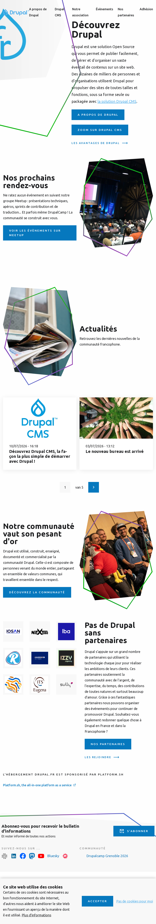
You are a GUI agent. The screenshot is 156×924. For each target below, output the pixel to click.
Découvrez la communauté (37, 592)
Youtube (41, 856)
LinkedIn (14, 856)
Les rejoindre (98, 757)
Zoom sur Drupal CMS (100, 129)
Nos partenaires (126, 12)
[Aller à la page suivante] (93, 487)
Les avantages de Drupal (96, 143)
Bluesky (53, 856)
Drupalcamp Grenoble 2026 (107, 856)
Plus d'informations (36, 915)
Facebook (23, 856)
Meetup (65, 856)
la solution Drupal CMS (116, 101)
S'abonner (137, 831)
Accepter (97, 901)
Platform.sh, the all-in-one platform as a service (37, 785)
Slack (5, 856)
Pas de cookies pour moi (134, 901)
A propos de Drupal (38, 12)
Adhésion (146, 9)
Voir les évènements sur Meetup (35, 233)
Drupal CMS (59, 12)
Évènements (104, 9)
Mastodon (32, 856)
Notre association (80, 12)
